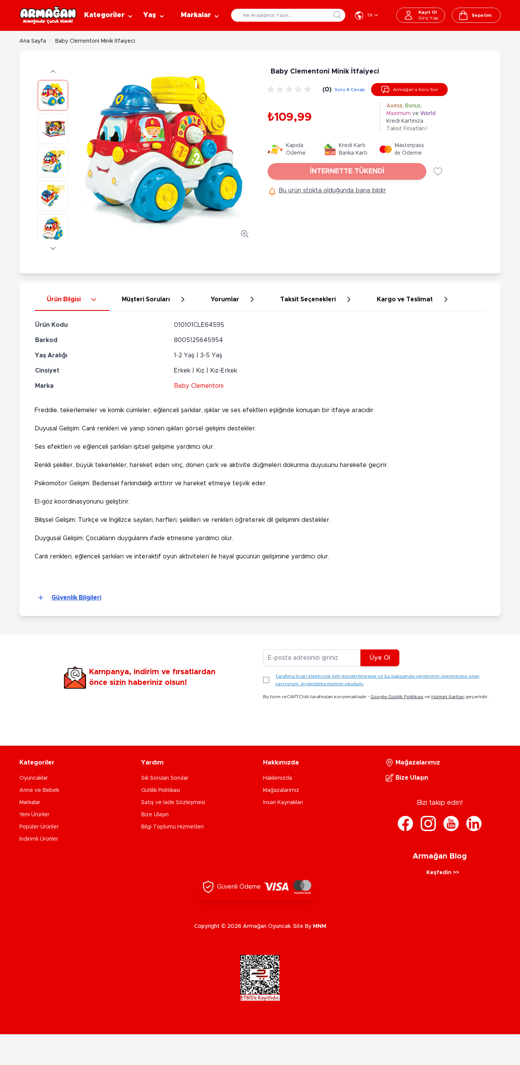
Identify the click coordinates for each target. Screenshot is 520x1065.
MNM (319, 926)
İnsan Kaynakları (283, 802)
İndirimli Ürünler (38, 839)
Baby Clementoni (198, 386)
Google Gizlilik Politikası (396, 696)
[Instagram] (428, 823)
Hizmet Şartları (447, 696)
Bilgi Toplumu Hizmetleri (172, 827)
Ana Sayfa (32, 41)
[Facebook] (405, 823)
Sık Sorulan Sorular (164, 778)
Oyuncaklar (33, 778)
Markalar (29, 802)
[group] (290, 89)
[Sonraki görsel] (53, 248)
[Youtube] (451, 823)
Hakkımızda (277, 778)
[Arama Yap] (337, 14)
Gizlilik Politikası (160, 790)
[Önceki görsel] (53, 71)
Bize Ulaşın (155, 814)
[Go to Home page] (48, 15)
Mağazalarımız (281, 790)
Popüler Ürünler (39, 827)
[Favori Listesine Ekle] (437, 171)
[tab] (72, 300)
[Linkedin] (474, 823)
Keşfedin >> (442, 872)
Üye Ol (380, 658)
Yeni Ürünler (34, 814)
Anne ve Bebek (39, 790)
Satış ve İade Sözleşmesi (173, 802)
